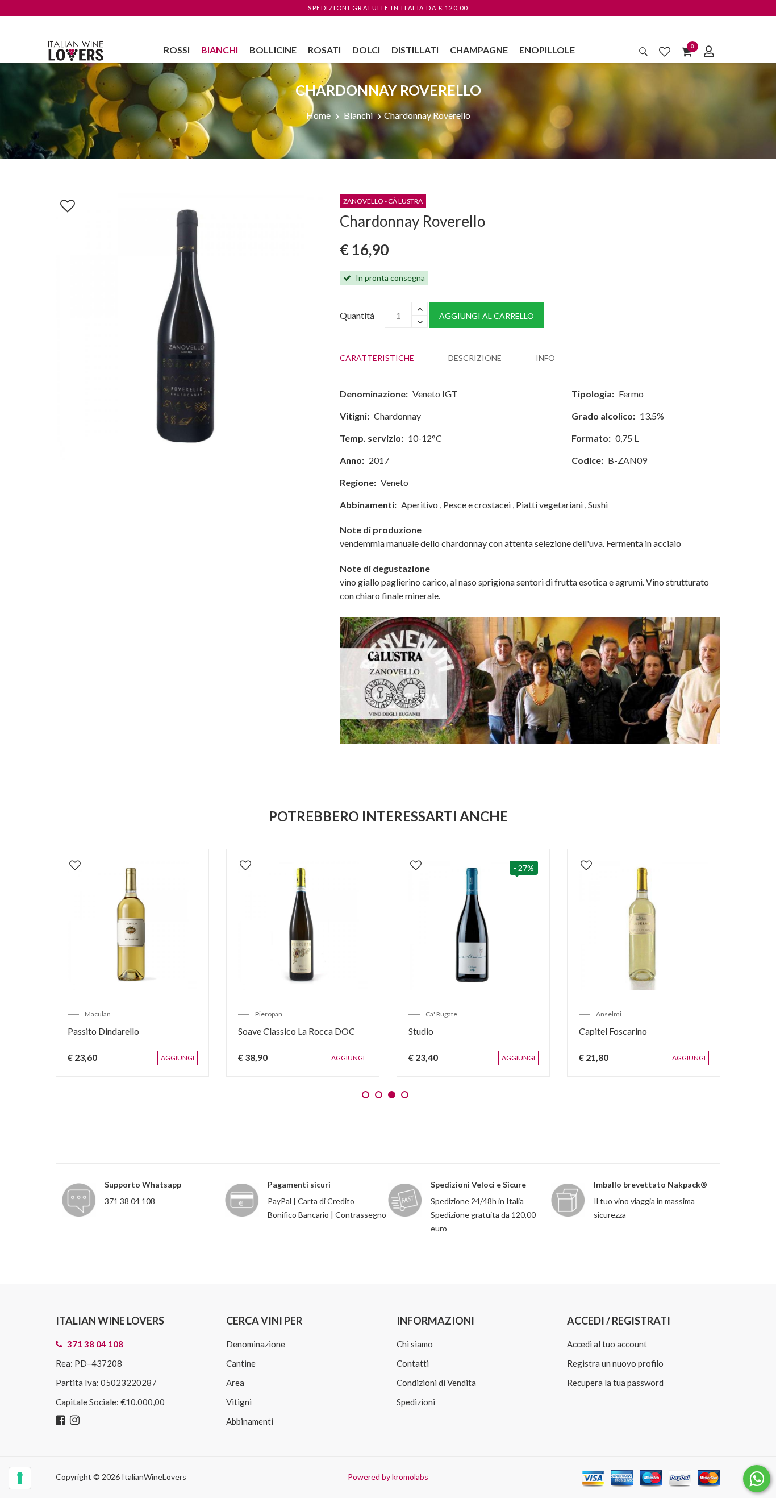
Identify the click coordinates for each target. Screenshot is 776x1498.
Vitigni (239, 1402)
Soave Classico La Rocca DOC (296, 1031)
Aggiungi (180, 1063)
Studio (420, 1031)
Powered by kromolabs (388, 1477)
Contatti (413, 1363)
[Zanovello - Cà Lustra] (530, 679)
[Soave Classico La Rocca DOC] (303, 925)
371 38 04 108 (130, 1201)
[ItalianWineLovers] (75, 49)
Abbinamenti (249, 1421)
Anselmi (608, 1014)
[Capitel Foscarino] (643, 925)
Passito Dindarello (103, 1031)
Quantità (357, 315)
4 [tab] (404, 1094)
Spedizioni (416, 1402)
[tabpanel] (132, 963)
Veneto (394, 482)
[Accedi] (709, 51)
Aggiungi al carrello (486, 316)
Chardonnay (397, 415)
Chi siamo (415, 1344)
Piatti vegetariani (549, 504)
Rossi (177, 49)
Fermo (631, 393)
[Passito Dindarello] (132, 925)
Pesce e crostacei (477, 504)
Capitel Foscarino (613, 1031)
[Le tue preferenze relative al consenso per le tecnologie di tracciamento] (20, 1478)
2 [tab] (378, 1094)
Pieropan (268, 1014)
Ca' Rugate (441, 1014)
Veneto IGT (435, 393)
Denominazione (255, 1344)
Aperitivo (419, 504)
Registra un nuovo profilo (615, 1363)
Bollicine (273, 49)
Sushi (598, 504)
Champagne (479, 49)
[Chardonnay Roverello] (189, 325)
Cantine (241, 1363)
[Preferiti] (664, 51)
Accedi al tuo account (607, 1344)
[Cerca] (643, 51)
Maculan (98, 1014)
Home (318, 115)
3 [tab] (391, 1094)
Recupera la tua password (615, 1382)
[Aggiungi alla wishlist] (62, 203)
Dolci (366, 49)
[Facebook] (62, 1420)
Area (235, 1382)
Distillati (415, 49)
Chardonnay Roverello (427, 115)
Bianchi (219, 49)
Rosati (324, 49)
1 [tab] (365, 1094)
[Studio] (473, 925)
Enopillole (547, 49)
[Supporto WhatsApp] (756, 1481)
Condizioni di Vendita (436, 1382)
